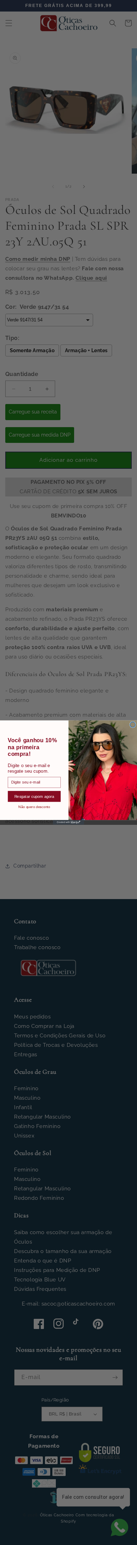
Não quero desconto (34, 806)
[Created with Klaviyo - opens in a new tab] (68, 822)
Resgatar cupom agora (34, 796)
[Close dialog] (133, 725)
